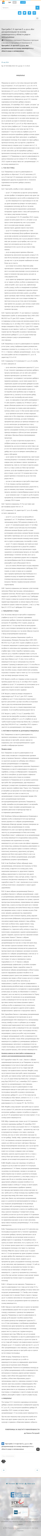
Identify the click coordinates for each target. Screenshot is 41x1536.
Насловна (11, 1484)
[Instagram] (34, 13)
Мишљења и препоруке (13, 40)
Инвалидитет (26, 43)
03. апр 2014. (5, 62)
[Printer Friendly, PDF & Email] (3, 1462)
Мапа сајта (31, 1484)
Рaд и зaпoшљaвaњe (8, 1456)
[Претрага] (37, 8)
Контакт (21, 1484)
